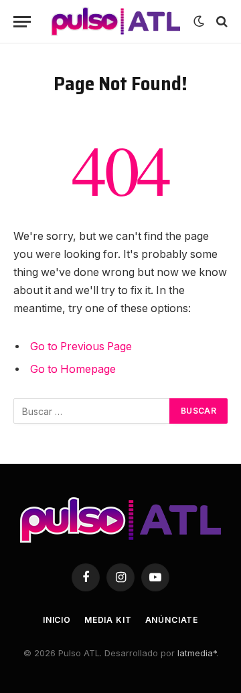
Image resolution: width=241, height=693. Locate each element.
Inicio (57, 620)
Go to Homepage (73, 369)
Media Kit (108, 620)
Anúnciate (172, 620)
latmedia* (196, 653)
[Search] (221, 22)
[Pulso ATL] (115, 21)
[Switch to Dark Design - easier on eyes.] (199, 21)
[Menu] (22, 22)
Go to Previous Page (81, 346)
